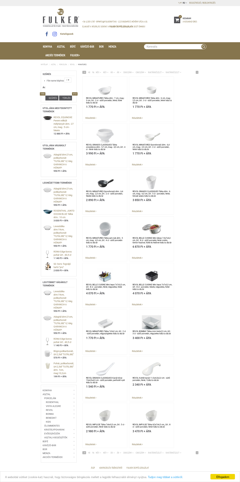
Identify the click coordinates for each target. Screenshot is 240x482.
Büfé (73, 46)
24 (84, 72)
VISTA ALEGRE (53, 406)
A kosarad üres (190, 21)
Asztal (61, 46)
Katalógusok (66, 34)
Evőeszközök (52, 433)
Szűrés (53, 98)
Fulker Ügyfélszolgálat (138, 467)
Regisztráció (195, 2)
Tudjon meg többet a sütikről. (165, 477)
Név (98, 452)
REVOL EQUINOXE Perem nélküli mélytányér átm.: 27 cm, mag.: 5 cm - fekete (64, 124)
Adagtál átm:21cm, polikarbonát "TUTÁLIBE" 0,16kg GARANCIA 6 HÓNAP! (63, 161)
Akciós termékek (55, 55)
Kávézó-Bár (87, 46)
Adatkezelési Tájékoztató (110, 467)
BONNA (50, 414)
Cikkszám (127, 72)
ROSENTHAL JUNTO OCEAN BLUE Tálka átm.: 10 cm (64, 214)
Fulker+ (75, 55)
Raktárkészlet (173, 72)
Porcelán (63, 64)
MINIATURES (82, 64)
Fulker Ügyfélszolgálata (121, 26)
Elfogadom (222, 477)
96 (93, 72)
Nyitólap (44, 64)
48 (89, 72)
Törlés (66, 98)
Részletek (90, 118)
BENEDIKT (51, 418)
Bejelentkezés (209, 2)
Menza (112, 46)
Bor (101, 46)
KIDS (48, 421)
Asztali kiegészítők (55, 437)
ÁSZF (93, 467)
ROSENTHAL (52, 402)
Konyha (47, 46)
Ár (118, 72)
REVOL (72, 64)
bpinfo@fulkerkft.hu (106, 21)
